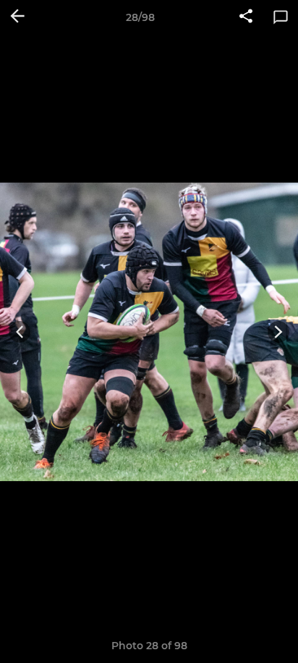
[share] (246, 17)
